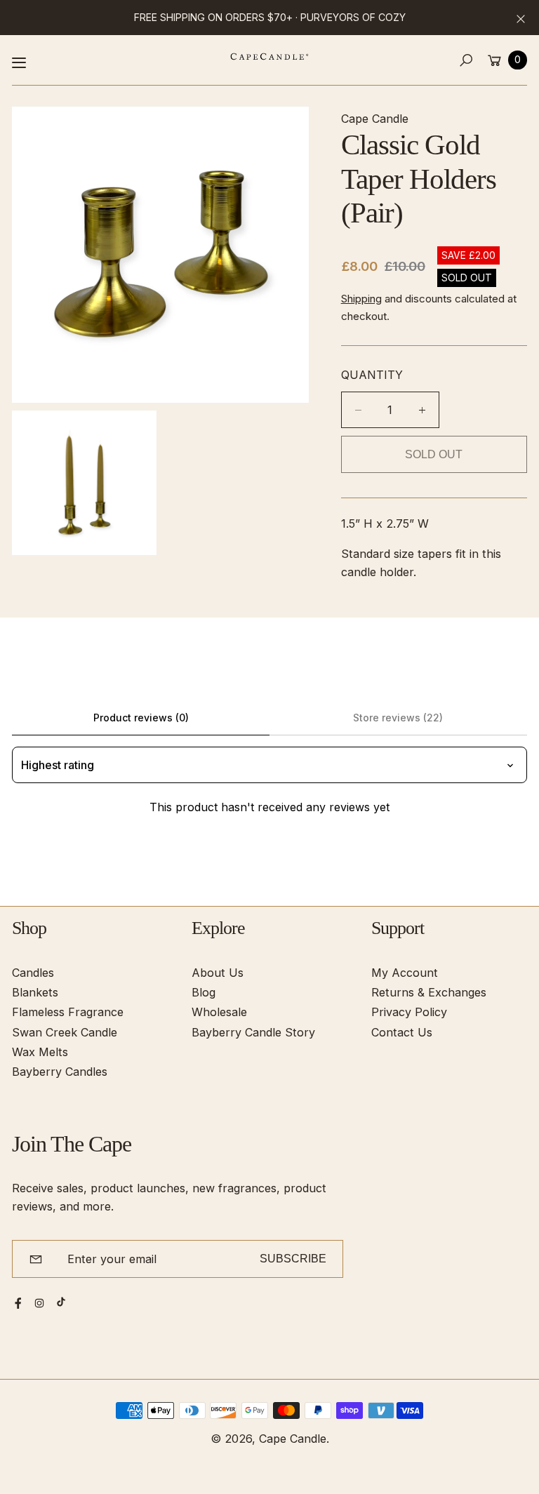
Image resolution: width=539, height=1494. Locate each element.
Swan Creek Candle (64, 1032)
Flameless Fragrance (68, 1012)
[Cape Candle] (269, 56)
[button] (466, 60)
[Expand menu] (19, 62)
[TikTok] (61, 1301)
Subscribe (293, 1258)
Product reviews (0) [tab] (141, 717)
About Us (218, 973)
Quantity (372, 375)
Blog (203, 992)
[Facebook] (18, 1303)
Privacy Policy (409, 1012)
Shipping (361, 298)
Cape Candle (292, 1439)
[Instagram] (39, 1303)
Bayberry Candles (59, 1072)
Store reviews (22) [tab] (398, 717)
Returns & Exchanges (428, 992)
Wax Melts (40, 1052)
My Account (404, 973)
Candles (33, 973)
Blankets (35, 992)
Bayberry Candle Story (253, 1032)
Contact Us (401, 1032)
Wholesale (219, 1012)
